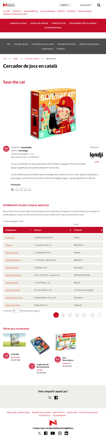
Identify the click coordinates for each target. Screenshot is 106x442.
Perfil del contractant (18, 412)
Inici (8, 44)
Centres (64, 5)
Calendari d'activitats (66, 44)
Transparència (30, 11)
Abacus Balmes (12, 267)
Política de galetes (88, 412)
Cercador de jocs (21, 44)
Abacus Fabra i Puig (14, 297)
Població (78, 230)
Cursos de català (18, 23)
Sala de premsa (47, 11)
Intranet (71, 11)
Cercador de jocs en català (30, 66)
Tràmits (61, 11)
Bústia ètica (59, 412)
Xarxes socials (85, 5)
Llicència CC (44, 415)
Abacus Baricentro (13, 275)
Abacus (8, 245)
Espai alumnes (85, 11)
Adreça (37, 230)
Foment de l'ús (59, 23)
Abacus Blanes (11, 282)
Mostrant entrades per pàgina (21, 310)
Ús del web (72, 412)
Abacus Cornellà (12, 290)
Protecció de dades (41, 412)
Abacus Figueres (12, 305)
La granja (15, 354)
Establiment (10, 230)
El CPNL (6, 11)
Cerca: (76, 224)
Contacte (16, 11)
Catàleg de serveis (39, 23)
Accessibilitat (59, 415)
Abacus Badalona (13, 260)
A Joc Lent (9, 237)
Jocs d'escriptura (67, 358)
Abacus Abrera (11, 252)
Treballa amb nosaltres (15, 14)
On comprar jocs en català (43, 44)
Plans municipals (53, 28)
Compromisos (47, 48)
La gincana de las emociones (43, 365)
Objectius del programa (89, 44)
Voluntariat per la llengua (82, 23)
